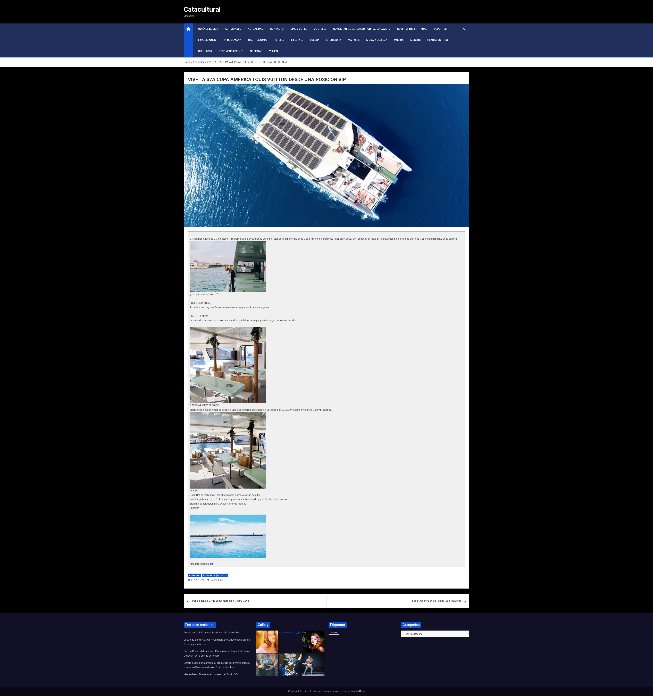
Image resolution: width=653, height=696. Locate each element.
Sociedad (256, 51)
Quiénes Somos (208, 28)
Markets (353, 39)
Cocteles (320, 28)
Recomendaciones (231, 51)
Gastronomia (257, 39)
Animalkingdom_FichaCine (294, 632)
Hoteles (278, 39)
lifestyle (297, 39)
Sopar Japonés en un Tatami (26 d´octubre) (436, 600)
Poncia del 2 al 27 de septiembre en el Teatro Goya (220, 600)
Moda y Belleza (376, 39)
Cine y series (298, 28)
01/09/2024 (197, 580)
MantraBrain (358, 691)
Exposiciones (207, 39)
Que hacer (205, 51)
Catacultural (202, 9)
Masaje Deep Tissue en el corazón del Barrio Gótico (213, 674)
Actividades (233, 28)
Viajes (273, 51)
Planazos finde (437, 39)
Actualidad (255, 28)
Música (399, 39)
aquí (212, 563)
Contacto (277, 28)
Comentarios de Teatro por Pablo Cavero (361, 28)
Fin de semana (232, 39)
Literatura (333, 39)
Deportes (440, 28)
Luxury (315, 39)
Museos (415, 39)
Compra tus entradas (412, 28)
